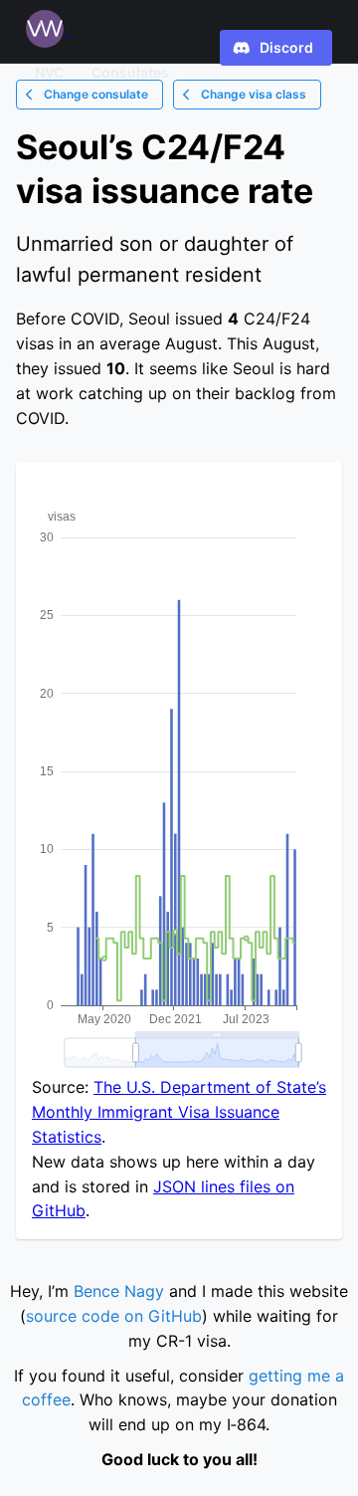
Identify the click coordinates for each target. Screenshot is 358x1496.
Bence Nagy (119, 1291)
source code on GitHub (114, 1316)
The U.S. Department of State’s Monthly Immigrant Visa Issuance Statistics (179, 1112)
